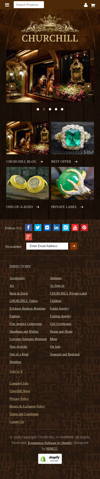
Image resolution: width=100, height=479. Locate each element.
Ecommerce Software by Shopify (50, 443)
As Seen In (57, 285)
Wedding (15, 362)
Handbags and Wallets (24, 331)
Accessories (17, 278)
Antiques (56, 278)
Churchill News (20, 391)
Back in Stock (19, 293)
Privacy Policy (19, 398)
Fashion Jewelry (60, 316)
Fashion (15, 316)
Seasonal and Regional (65, 354)
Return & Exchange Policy (27, 406)
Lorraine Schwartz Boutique (28, 339)
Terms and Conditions (24, 414)
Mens (53, 339)
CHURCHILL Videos (24, 301)
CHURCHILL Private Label (68, 293)
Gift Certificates (60, 324)
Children (55, 301)
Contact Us (17, 421)
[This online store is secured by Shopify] (50, 463)
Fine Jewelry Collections (26, 324)
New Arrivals (18, 346)
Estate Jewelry (59, 308)
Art (12, 285)
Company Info (19, 383)
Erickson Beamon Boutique (28, 308)
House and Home (61, 331)
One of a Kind (19, 354)
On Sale (55, 346)
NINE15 (51, 448)
